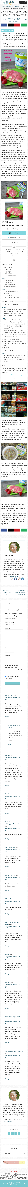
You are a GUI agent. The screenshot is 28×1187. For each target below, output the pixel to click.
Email (7, 655)
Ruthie (7, 982)
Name (7, 648)
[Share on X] (11, 25)
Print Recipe (15, 233)
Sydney (8, 19)
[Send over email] (24, 25)
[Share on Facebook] (4, 25)
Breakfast (16, 6)
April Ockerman (10, 847)
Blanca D (8, 899)
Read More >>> (8, 1121)
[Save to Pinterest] (17, 25)
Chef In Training (16, 375)
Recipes (9, 6)
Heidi (7, 794)
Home (3, 6)
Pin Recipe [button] (15, 242)
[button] (23, 2)
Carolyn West (9, 695)
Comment (8, 628)
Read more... (14, 576)
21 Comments (16, 21)
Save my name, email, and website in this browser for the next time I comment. (13, 669)
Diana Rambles (10, 875)
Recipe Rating (9, 622)
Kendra (7, 755)
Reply (7, 716)
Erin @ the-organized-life (13, 1017)
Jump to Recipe (8, 30)
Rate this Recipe (15, 237)
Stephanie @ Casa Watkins (14, 1051)
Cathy (7, 954)
